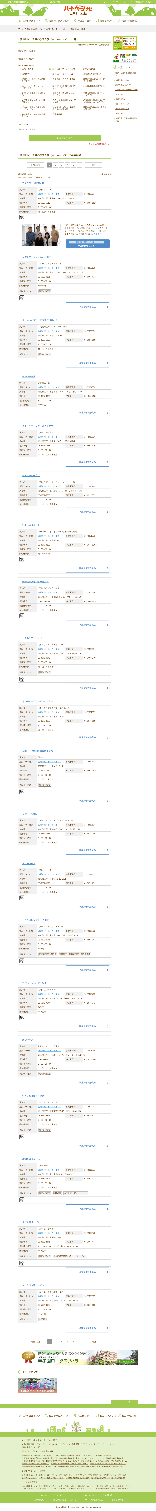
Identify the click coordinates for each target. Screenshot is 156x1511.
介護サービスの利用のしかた (126, 90)
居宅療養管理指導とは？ (100, 1478)
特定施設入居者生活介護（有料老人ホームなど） (94, 101)
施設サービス (120, 113)
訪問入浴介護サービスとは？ (115, 1475)
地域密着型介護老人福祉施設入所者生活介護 (64, 108)
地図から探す (84, 21)
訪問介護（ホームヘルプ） (64, 69)
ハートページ (112, 2)
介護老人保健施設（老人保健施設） (64, 101)
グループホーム (108, 1444)
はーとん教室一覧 (118, 1478)
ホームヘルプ (54, 1444)
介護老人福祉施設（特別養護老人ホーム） (33, 101)
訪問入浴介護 (89, 69)
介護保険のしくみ (122, 80)
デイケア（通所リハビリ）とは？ (51, 1478)
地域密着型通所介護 (66, 1458)
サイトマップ (90, 1495)
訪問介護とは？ (45, 1475)
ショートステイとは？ (77, 1475)
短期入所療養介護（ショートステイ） (95, 94)
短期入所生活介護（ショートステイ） (64, 94)
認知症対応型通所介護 (114, 1458)
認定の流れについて (123, 85)
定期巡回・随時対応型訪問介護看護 (33, 80)
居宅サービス (120, 94)
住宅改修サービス (122, 109)
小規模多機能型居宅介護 (94, 86)
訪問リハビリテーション (63, 74)
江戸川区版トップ (31, 21)
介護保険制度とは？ (29, 1475)
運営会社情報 (117, 1500)
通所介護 (54, 1458)
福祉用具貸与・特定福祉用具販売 (33, 115)
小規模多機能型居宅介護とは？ (78, 1478)
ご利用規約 (39, 1500)
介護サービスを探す (59, 21)
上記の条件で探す (65, 138)
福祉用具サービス (122, 104)
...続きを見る (95, 234)
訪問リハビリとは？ (29, 1478)
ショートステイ (95, 1444)
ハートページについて (65, 1495)
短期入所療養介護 (88, 1461)
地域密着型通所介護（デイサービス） (95, 80)
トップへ (123, 1402)
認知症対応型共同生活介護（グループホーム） (33, 108)
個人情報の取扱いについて (64, 1500)
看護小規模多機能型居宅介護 (33, 94)
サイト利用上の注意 (94, 1500)
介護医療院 (57, 114)
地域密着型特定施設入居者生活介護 (95, 108)
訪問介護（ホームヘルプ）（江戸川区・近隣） (66, 29)
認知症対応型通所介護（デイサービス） (64, 87)
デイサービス (65, 1444)
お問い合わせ (111, 1495)
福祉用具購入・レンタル (31, 1447)
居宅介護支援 (28, 69)
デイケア (83, 1444)
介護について (106, 21)
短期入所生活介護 (72, 1461)
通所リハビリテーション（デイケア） (32, 87)
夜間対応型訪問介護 (92, 74)
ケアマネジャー (41, 1444)
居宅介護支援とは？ (95, 1475)
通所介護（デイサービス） (64, 79)
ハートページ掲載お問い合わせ (138, 2)
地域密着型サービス (123, 99)
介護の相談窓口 (129, 21)
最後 (94, 165)
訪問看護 (26, 74)
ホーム (21, 29)
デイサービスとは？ (60, 1475)
